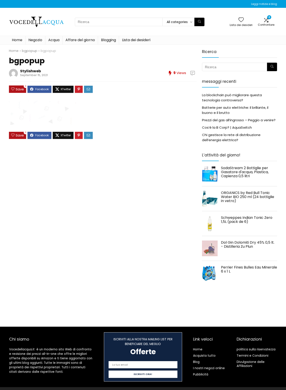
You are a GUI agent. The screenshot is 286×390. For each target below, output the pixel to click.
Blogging (108, 40)
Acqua (53, 40)
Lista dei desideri (136, 40)
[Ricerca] (199, 22)
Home (17, 40)
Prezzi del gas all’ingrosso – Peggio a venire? (238, 120)
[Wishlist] (241, 20)
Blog (196, 362)
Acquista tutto (204, 355)
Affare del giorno (80, 40)
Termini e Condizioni (252, 355)
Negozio (35, 40)
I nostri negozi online (209, 368)
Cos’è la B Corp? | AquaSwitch (227, 127)
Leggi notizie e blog (264, 4)
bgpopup (29, 51)
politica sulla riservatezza (256, 349)
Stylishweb (30, 71)
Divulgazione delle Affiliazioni (251, 364)
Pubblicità (200, 374)
